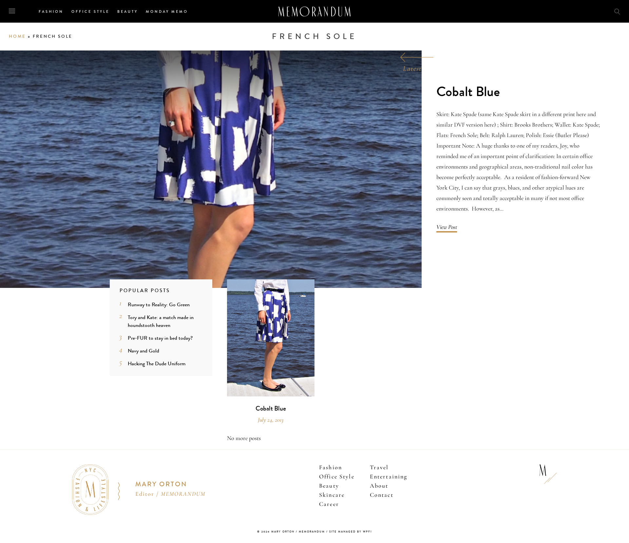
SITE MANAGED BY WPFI (350, 531)
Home (17, 36)
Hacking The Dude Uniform (156, 363)
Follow (580, 11)
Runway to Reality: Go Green (159, 304)
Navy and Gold (143, 350)
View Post (446, 227)
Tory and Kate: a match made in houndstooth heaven (161, 321)
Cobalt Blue (468, 92)
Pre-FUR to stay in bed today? (160, 338)
